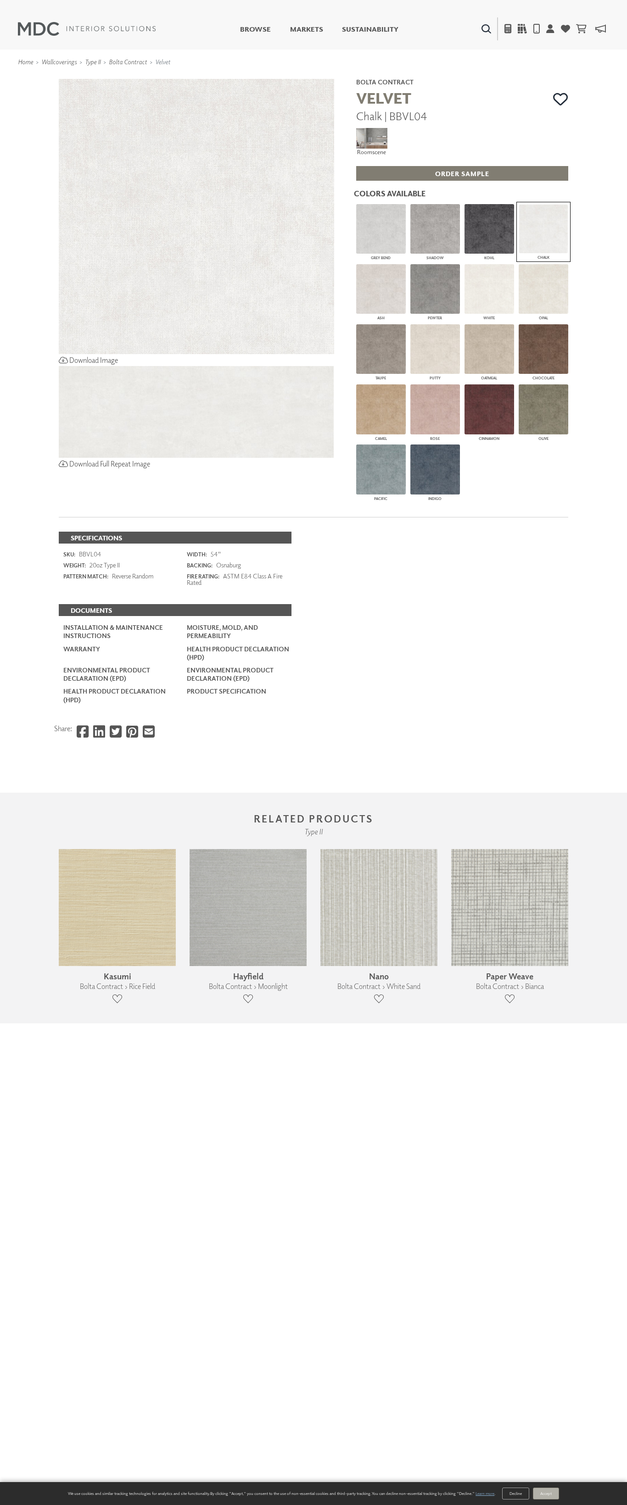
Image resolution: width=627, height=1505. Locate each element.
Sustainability (370, 29)
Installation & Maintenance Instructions (113, 631)
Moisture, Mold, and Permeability (222, 631)
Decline (515, 1493)
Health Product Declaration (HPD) (238, 653)
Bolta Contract (128, 62)
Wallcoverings (59, 62)
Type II (93, 62)
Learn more (485, 1493)
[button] (560, 99)
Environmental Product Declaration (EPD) (106, 674)
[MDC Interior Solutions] (87, 29)
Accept (546, 1493)
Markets (306, 29)
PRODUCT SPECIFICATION (226, 691)
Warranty (81, 649)
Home (25, 62)
